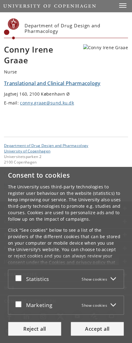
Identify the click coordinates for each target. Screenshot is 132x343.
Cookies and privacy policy (77, 262)
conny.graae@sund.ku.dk (47, 103)
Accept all (97, 328)
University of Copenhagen (27, 150)
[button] (123, 6)
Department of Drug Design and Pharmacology (46, 145)
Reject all (34, 328)
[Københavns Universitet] (11, 28)
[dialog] (66, 255)
